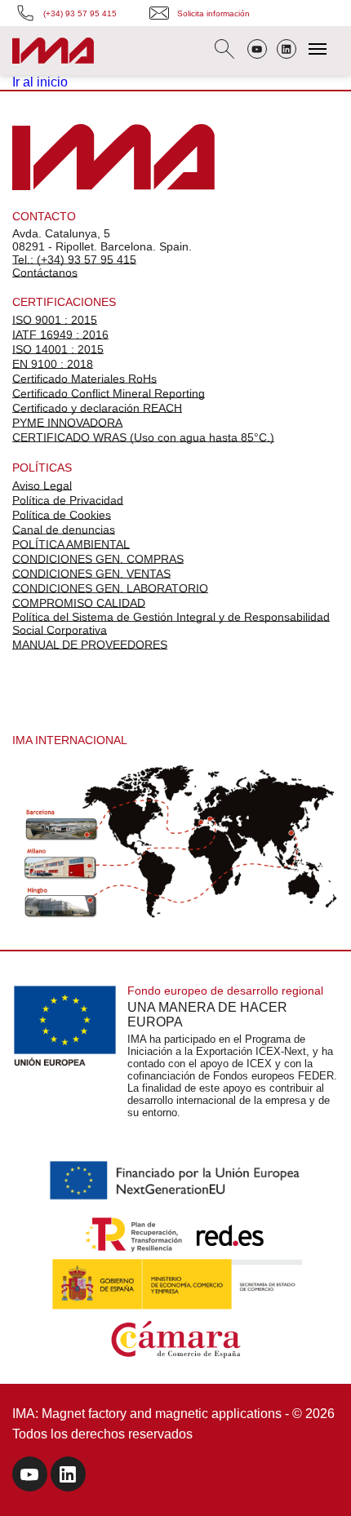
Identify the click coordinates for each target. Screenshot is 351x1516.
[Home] (53, 53)
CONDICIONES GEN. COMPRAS (98, 558)
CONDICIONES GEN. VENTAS (91, 573)
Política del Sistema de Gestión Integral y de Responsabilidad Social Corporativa (171, 623)
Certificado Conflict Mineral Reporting (108, 393)
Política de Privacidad (67, 500)
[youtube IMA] (29, 1476)
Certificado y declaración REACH (97, 407)
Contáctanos (45, 272)
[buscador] (224, 50)
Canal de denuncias (63, 529)
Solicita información (213, 13)
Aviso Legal (42, 485)
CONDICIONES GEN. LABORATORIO (110, 588)
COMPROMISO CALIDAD (78, 603)
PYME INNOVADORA (67, 422)
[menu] (318, 49)
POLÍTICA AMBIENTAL (71, 544)
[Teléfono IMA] (257, 50)
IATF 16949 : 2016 (60, 334)
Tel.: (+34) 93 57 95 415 (74, 259)
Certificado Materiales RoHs (84, 378)
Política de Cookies (61, 514)
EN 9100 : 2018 (52, 363)
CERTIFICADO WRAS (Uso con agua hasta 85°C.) (143, 437)
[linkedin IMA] (68, 1476)
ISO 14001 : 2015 (58, 349)
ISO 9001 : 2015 (54, 319)
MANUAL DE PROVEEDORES (89, 644)
